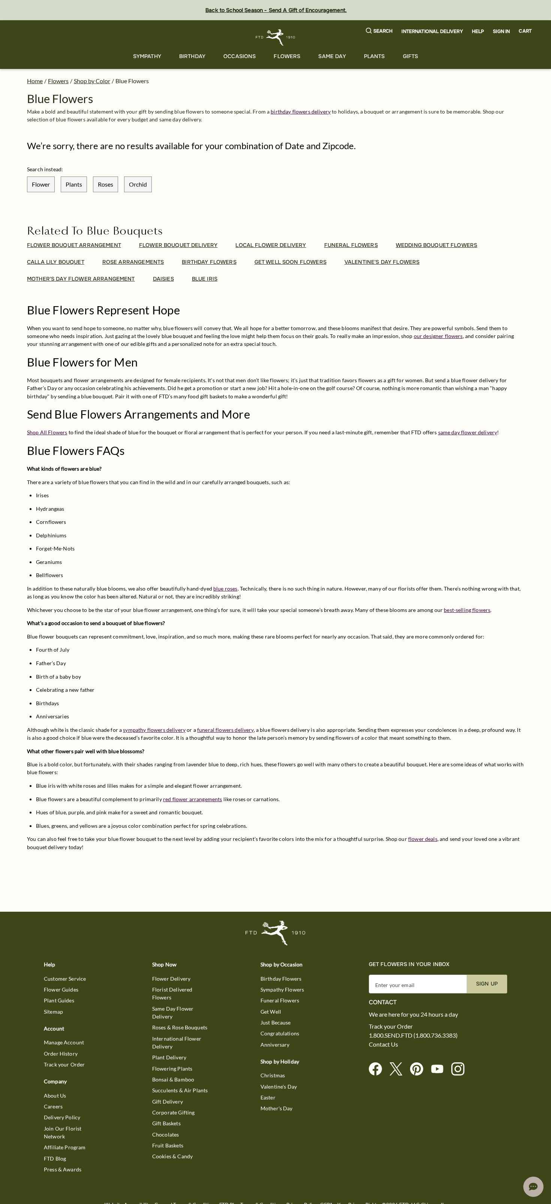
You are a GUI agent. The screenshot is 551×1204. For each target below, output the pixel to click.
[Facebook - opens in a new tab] (378, 1069)
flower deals (422, 839)
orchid (138, 184)
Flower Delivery (171, 978)
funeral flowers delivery (225, 730)
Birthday (192, 56)
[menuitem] (147, 56)
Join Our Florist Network (62, 1132)
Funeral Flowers (280, 1000)
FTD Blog (55, 1158)
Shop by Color (92, 80)
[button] (379, 31)
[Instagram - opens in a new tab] (460, 1069)
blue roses (225, 588)
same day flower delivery (467, 432)
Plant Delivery (169, 1057)
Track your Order (64, 1064)
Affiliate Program (65, 1147)
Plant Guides (59, 1000)
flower (41, 184)
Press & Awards (62, 1169)
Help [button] (478, 31)
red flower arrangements (192, 799)
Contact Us (383, 1044)
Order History (61, 1053)
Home (35, 80)
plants (74, 184)
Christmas (273, 1075)
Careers (53, 1106)
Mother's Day (277, 1108)
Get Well (271, 1011)
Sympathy (147, 56)
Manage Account (64, 1042)
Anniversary (275, 1044)
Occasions (239, 56)
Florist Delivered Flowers (172, 993)
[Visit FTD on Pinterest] (419, 1069)
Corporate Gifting (173, 1112)
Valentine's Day (279, 1086)
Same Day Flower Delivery (172, 1012)
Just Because (276, 1022)
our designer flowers (438, 336)
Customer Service (65, 978)
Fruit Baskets (167, 1145)
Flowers (287, 56)
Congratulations (280, 1033)
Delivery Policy (62, 1117)
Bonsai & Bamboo (173, 1079)
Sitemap (53, 1011)
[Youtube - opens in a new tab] (440, 1069)
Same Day (332, 56)
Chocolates (165, 1134)
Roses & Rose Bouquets (179, 1027)
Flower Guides (61, 989)
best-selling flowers (467, 610)
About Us (55, 1095)
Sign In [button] (501, 31)
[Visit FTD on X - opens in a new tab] (399, 1069)
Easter (268, 1097)
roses (105, 184)
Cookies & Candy (172, 1156)
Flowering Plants (172, 1068)
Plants (374, 56)
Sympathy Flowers (282, 989)
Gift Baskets (166, 1123)
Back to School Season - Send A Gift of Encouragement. (276, 10)
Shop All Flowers (47, 432)
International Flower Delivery (176, 1042)
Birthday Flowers (281, 978)
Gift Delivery (167, 1101)
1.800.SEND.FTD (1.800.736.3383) (413, 1035)
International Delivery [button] (432, 31)
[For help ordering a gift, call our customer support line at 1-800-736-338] (275, 37)
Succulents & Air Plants (180, 1090)
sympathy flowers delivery (154, 730)
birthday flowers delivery (301, 111)
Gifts (410, 56)
